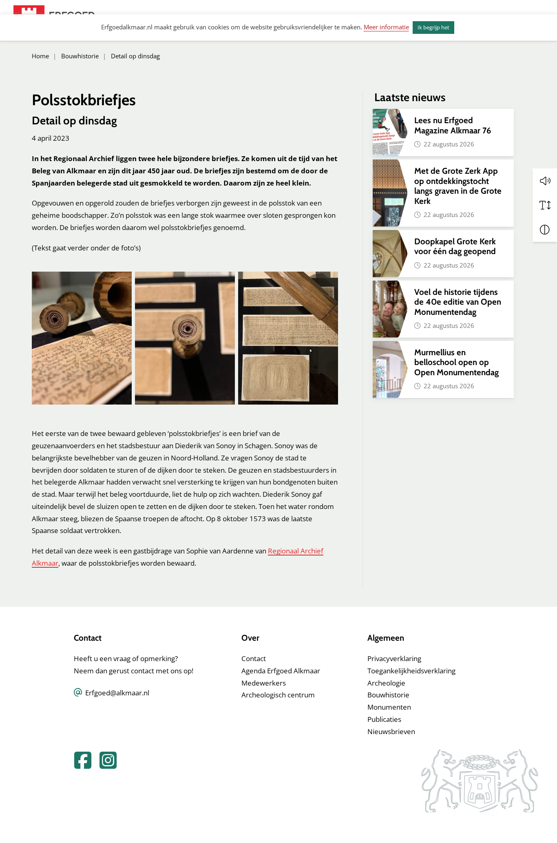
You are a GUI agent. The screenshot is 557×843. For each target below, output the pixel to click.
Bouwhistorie (388, 694)
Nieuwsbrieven (391, 731)
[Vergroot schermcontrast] (545, 229)
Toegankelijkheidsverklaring (411, 670)
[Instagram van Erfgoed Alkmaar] (105, 765)
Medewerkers (263, 683)
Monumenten (389, 707)
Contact (253, 658)
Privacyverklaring (394, 658)
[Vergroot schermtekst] (545, 205)
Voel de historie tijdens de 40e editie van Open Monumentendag (457, 302)
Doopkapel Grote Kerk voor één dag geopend (456, 246)
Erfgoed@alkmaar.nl (117, 692)
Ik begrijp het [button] (433, 27)
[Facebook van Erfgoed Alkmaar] (80, 765)
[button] (545, 180)
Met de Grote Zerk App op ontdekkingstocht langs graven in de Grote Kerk (458, 186)
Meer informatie (386, 27)
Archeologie (386, 683)
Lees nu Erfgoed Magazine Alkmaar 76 (452, 125)
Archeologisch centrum (278, 694)
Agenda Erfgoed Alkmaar (280, 670)
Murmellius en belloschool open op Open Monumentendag (456, 362)
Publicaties (384, 719)
